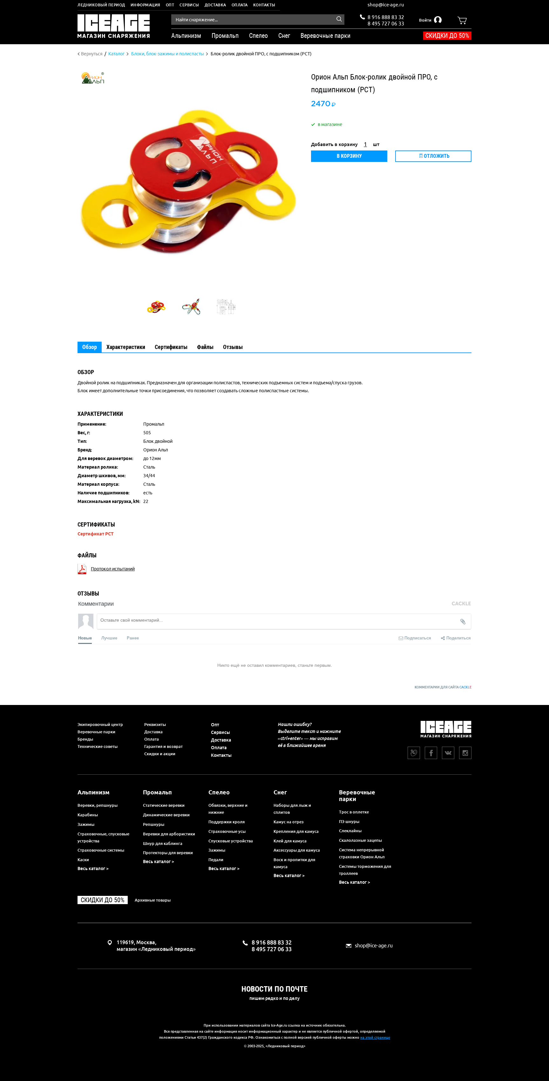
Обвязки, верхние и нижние (227, 808)
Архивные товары (153, 900)
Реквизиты (155, 724)
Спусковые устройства (230, 841)
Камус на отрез (289, 821)
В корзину (349, 156)
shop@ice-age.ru (386, 4)
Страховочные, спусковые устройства (103, 837)
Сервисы (189, 5)
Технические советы (98, 746)
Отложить (436, 156)
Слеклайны (350, 830)
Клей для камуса (290, 841)
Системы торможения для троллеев (365, 869)
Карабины (88, 814)
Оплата (240, 5)
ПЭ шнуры (349, 821)
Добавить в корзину (334, 144)
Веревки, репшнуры (98, 805)
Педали (215, 859)
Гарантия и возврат (163, 746)
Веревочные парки (96, 731)
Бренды (85, 739)
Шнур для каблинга (162, 843)
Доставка (215, 5)
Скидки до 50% (447, 35)
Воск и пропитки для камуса (294, 863)
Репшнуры (153, 824)
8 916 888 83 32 (386, 17)
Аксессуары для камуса (297, 850)
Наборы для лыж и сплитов (292, 808)
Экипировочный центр (100, 724)
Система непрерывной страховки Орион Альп (362, 853)
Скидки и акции (159, 753)
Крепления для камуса (296, 831)
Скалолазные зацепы (360, 840)
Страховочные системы (101, 850)
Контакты (264, 5)
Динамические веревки (166, 814)
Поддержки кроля (226, 821)
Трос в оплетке (354, 812)
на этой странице (375, 1037)
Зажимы (86, 824)
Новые (85, 638)
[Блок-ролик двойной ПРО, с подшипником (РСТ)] (156, 306)
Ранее (133, 638)
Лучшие (109, 638)
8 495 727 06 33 (386, 23)
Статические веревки (164, 805)
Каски (83, 859)
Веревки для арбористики (169, 834)
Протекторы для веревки (168, 852)
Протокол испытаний (113, 568)
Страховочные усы (227, 831)
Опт (170, 5)
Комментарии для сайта (443, 687)
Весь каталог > (93, 868)
